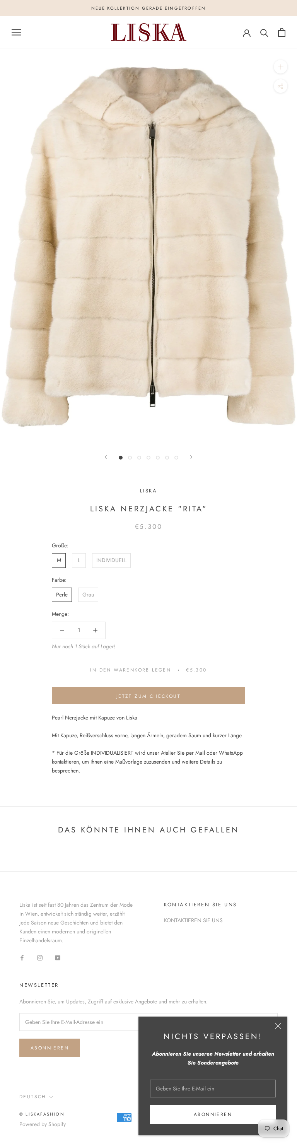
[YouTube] (57, 957)
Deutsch (32, 1096)
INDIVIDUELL (111, 560)
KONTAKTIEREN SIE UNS (193, 920)
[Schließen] (278, 1025)
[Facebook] (22, 957)
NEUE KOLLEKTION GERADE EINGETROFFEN (148, 8)
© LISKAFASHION (42, 1114)
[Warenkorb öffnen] (281, 32)
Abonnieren (213, 1114)
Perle (62, 594)
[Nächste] (191, 457)
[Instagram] (40, 957)
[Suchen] (264, 32)
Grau (88, 594)
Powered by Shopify (42, 1124)
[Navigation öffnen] (16, 32)
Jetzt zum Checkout (148, 696)
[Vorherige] (105, 457)
